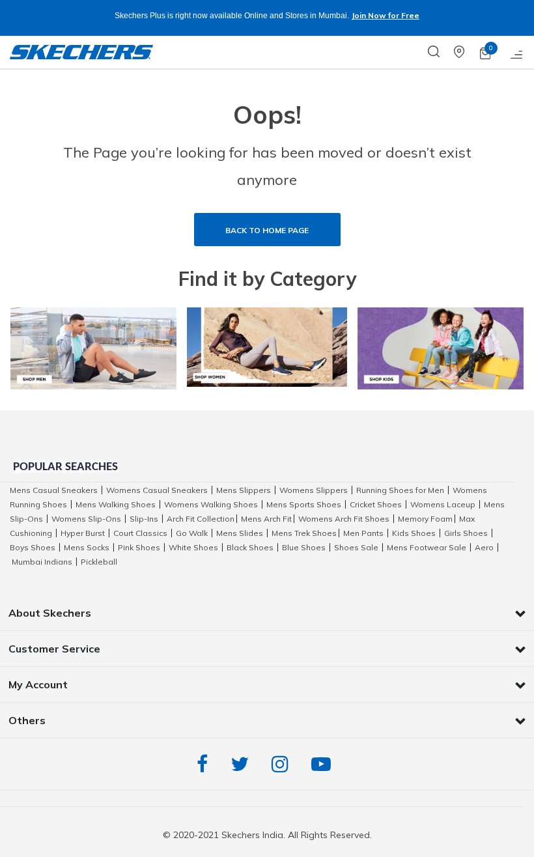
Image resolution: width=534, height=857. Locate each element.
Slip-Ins (144, 519)
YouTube (324, 764)
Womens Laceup (442, 504)
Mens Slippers (243, 490)
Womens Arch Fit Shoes (343, 519)
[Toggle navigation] (517, 52)
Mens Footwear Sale (426, 547)
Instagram (283, 764)
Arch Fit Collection (200, 519)
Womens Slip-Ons (86, 519)
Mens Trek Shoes (304, 533)
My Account (38, 684)
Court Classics (140, 533)
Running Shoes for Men (400, 490)
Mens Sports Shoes (303, 504)
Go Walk (192, 533)
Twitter (243, 764)
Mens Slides (239, 533)
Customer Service (54, 648)
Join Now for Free (385, 15)
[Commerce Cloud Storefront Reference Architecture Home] (81, 52)
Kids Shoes (414, 533)
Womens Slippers (313, 490)
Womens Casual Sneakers (157, 490)
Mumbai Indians (42, 562)
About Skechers (49, 612)
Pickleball (99, 562)
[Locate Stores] (467, 52)
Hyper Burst (83, 533)
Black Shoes (250, 547)
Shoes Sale (356, 547)
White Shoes (193, 547)
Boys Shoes (32, 547)
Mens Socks (86, 547)
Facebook (205, 764)
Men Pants (363, 533)
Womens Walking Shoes (211, 504)
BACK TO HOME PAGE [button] (267, 230)
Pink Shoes (139, 547)
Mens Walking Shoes (116, 504)
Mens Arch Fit (266, 519)
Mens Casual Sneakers (54, 490)
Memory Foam (425, 519)
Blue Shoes (304, 547)
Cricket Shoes (376, 504)
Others (27, 720)
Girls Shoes (466, 533)
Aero (484, 547)
